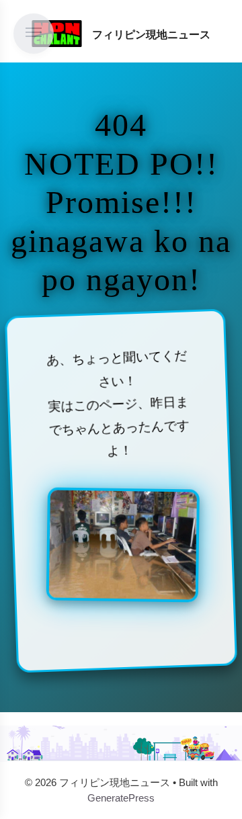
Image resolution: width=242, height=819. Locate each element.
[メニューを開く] (33, 33)
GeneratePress (121, 798)
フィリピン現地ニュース (151, 34)
